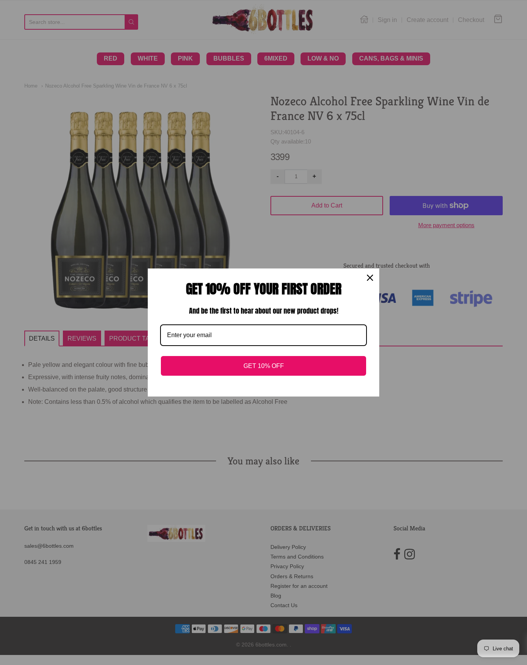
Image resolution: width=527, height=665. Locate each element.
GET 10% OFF (263, 366)
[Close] (370, 277)
